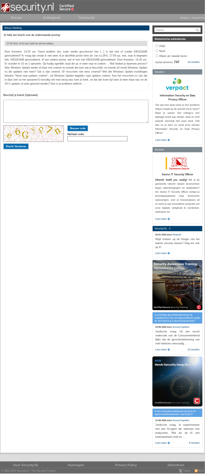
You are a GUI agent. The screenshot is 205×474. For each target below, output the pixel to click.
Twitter (187, 470)
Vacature (159, 72)
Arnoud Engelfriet (181, 327)
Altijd (162, 45)
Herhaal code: (75, 134)
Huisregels (76, 465)
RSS (201, 470)
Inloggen (184, 17)
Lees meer (161, 140)
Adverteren (175, 465)
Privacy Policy (126, 465)
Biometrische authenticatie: (170, 39)
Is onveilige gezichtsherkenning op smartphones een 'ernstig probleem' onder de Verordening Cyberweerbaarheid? (177, 318)
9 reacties (194, 443)
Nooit (162, 50)
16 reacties (194, 62)
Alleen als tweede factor (173, 55)
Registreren (198, 17)
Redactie (177, 234)
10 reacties (194, 349)
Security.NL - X (163, 228)
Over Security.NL (26, 465)
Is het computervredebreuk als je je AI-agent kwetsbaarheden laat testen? (175, 413)
